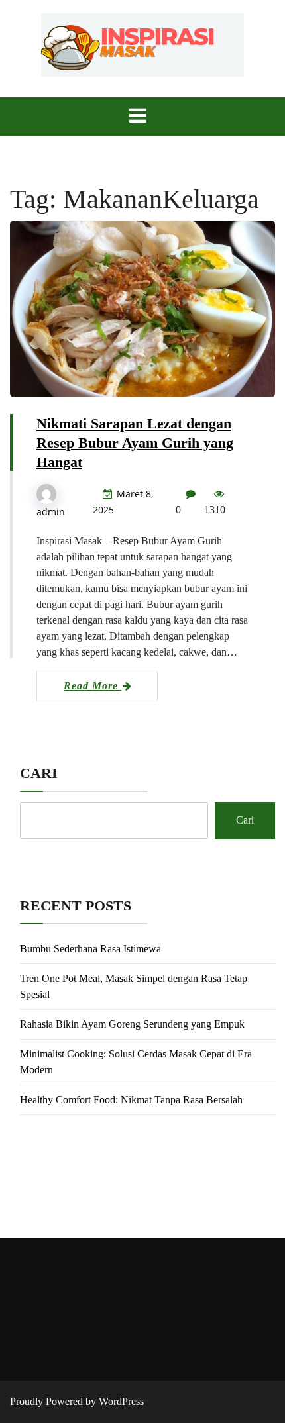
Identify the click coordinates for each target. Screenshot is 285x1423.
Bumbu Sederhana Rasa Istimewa (90, 948)
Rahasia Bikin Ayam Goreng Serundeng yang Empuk (132, 1024)
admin (50, 511)
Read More (92, 685)
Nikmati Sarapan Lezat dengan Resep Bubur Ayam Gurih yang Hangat (134, 442)
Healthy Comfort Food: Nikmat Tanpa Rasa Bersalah (131, 1099)
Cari (39, 773)
